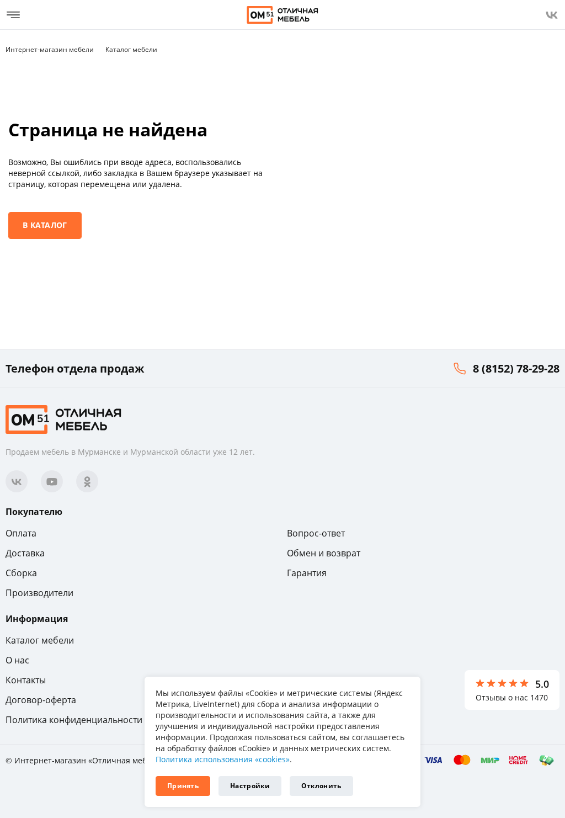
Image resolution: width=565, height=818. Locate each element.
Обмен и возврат (323, 553)
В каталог (45, 225)
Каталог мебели (40, 640)
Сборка (21, 573)
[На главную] (282, 15)
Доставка (25, 553)
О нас (17, 660)
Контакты (26, 680)
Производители (39, 593)
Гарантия (307, 573)
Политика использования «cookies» (223, 759)
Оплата (21, 533)
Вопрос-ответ (316, 533)
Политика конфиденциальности (74, 720)
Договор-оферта (41, 700)
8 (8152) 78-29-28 (516, 368)
